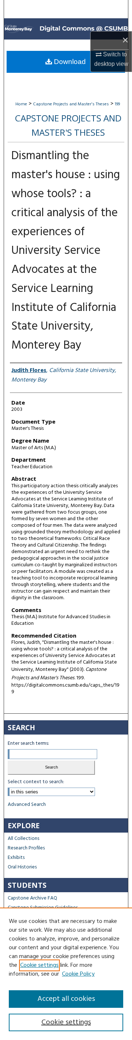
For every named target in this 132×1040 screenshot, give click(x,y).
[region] (66, 974)
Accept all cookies (66, 999)
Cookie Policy (78, 974)
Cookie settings (39, 965)
